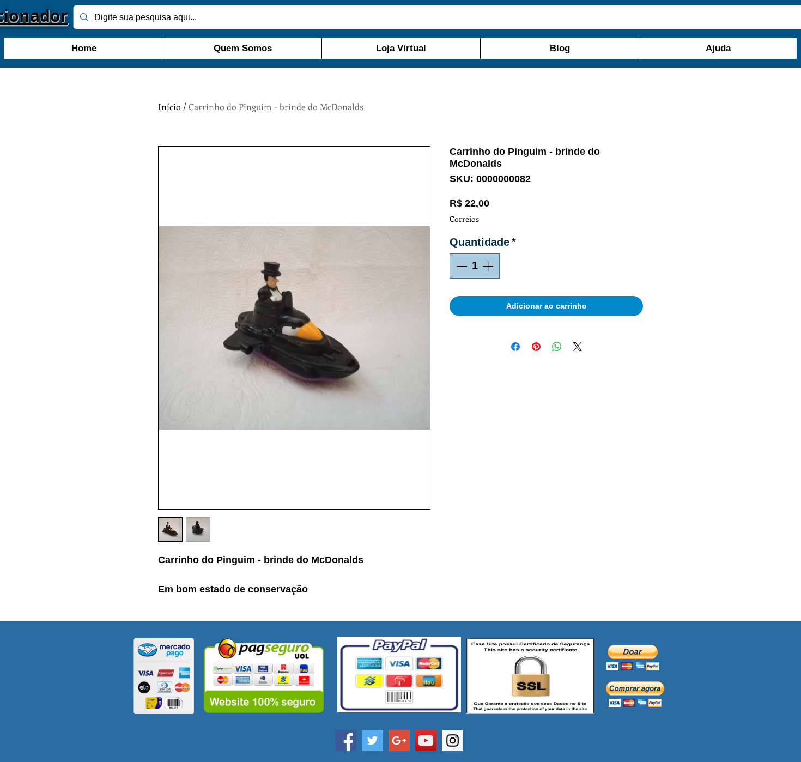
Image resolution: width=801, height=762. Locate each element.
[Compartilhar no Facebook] (515, 346)
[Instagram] (452, 740)
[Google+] (399, 740)
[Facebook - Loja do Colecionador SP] (345, 740)
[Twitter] (372, 740)
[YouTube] (425, 740)
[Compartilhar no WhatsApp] (556, 346)
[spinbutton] (475, 266)
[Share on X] (577, 346)
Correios (464, 219)
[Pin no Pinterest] (536, 346)
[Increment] (489, 266)
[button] (633, 657)
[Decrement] (460, 266)
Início (169, 106)
